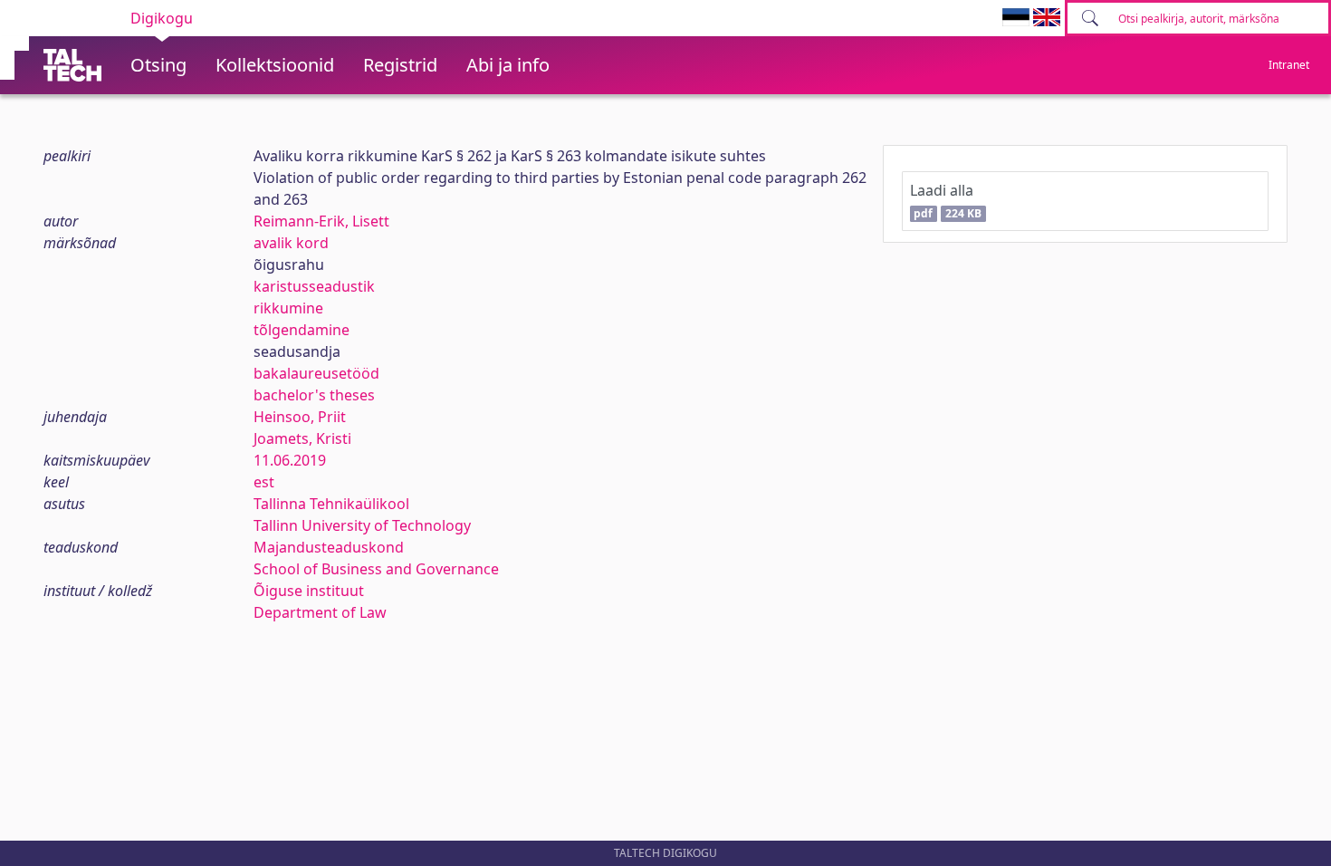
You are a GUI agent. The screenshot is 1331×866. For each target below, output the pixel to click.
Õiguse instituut (309, 591)
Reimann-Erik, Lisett (321, 221)
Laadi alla (945, 200)
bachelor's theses (314, 395)
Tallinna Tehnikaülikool (331, 504)
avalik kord (291, 243)
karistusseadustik (314, 286)
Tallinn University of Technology (362, 525)
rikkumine (288, 308)
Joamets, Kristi (302, 438)
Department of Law (320, 612)
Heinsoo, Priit (300, 417)
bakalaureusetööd (316, 373)
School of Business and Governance (376, 569)
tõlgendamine (302, 330)
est (264, 482)
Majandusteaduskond (329, 547)
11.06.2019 (290, 460)
